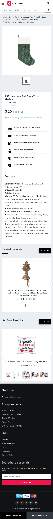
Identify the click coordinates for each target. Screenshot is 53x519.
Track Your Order (8, 443)
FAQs (4, 447)
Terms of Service (8, 418)
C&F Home (10, 105)
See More (45, 250)
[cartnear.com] (16, 3)
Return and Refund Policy (11, 414)
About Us (5, 439)
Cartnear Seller (7, 455)
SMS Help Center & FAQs (11, 426)
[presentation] (2, 284)
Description (10, 176)
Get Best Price (40, 516)
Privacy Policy (7, 422)
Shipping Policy (8, 410)
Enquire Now (14, 516)
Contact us (6, 451)
